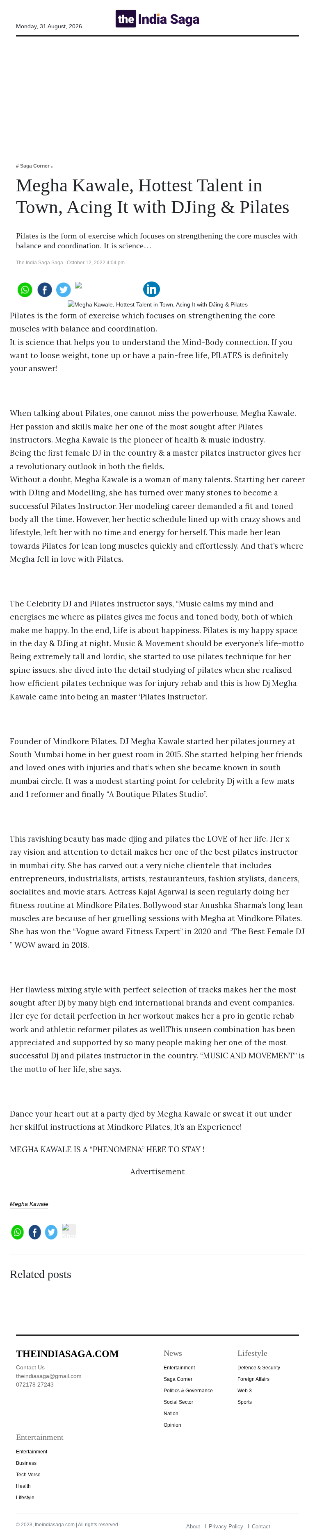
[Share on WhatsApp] (24, 288)
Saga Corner (178, 1379)
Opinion (172, 1425)
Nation (171, 1413)
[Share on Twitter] (63, 288)
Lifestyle (25, 1497)
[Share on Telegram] (107, 288)
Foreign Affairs (253, 1379)
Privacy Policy (226, 1526)
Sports (244, 1402)
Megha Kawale (29, 1204)
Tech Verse (28, 1475)
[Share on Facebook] (44, 288)
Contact (261, 1526)
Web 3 (244, 1391)
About (193, 1526)
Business (26, 1463)
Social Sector (178, 1402)
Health (23, 1486)
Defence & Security (258, 1368)
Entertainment (179, 1368)
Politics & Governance (188, 1391)
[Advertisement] (157, 93)
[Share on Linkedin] (151, 288)
